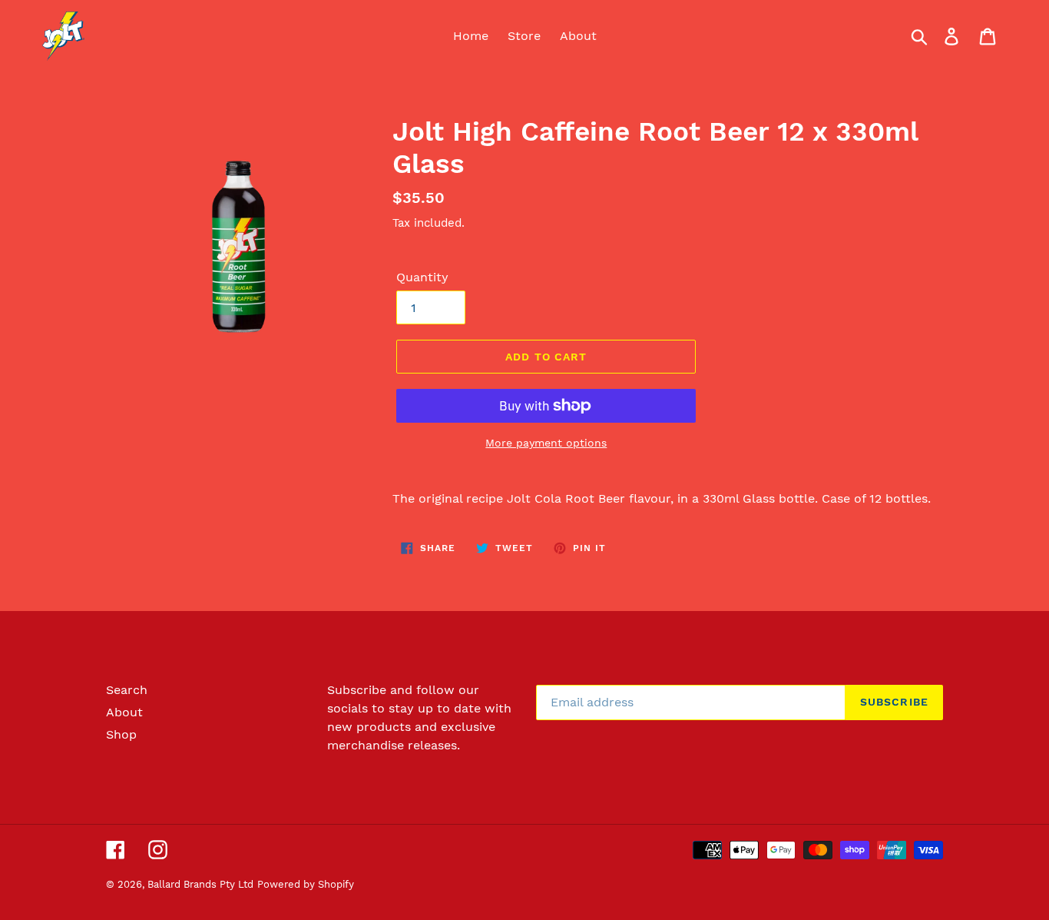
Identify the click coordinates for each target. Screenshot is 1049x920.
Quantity (422, 277)
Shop (121, 734)
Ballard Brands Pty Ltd (200, 884)
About (124, 712)
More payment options (546, 443)
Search (126, 690)
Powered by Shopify (305, 884)
